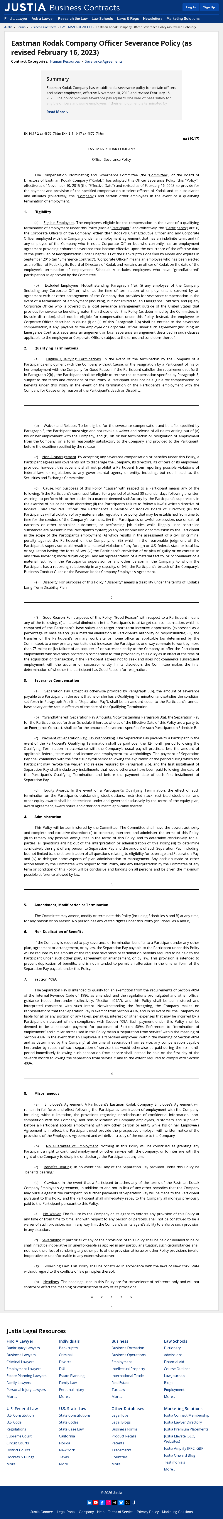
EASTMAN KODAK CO (76, 27)
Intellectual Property (128, 1368)
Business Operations (129, 1354)
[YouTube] (95, 1502)
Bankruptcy (68, 1347)
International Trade (128, 1375)
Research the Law (73, 18)
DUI (62, 1368)
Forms (21, 27)
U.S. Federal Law (22, 1408)
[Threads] (114, 1502)
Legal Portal (66, 1512)
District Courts (18, 1450)
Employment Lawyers (24, 1368)
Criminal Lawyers (20, 1361)
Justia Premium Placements (186, 1429)
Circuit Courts (18, 1443)
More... (12, 1396)
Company (86, 1512)
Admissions (173, 1354)
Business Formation (128, 1347)
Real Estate (121, 1382)
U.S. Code (14, 1422)
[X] (127, 1502)
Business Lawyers (21, 1354)
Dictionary (172, 1347)
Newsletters (152, 18)
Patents (118, 1443)
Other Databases (128, 1408)
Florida (64, 1443)
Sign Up (209, 7)
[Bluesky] (121, 1502)
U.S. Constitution (20, 1415)
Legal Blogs (121, 1422)
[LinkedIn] (89, 1502)
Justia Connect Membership (186, 1415)
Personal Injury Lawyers (26, 1389)
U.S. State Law (72, 1408)
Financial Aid (174, 1361)
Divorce (65, 1361)
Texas (64, 1457)
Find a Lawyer (15, 18)
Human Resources (65, 61)
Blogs (168, 1382)
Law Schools (102, 18)
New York (67, 1450)
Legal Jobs (120, 1415)
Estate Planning (72, 1375)
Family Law (68, 1382)
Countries (120, 1457)
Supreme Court (19, 1436)
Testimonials (174, 1462)
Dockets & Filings (20, 1457)
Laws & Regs (128, 18)
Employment (122, 1361)
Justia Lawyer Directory (183, 1422)
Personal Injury (71, 1389)
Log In (191, 7)
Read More (56, 111)
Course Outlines (177, 1368)
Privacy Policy (148, 1512)
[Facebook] (102, 1502)
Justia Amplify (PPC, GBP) (184, 1448)
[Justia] (25, 7)
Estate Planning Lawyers (27, 1375)
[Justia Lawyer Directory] (133, 1502)
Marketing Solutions (183, 18)
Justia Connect (42, 1512)
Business (120, 1341)
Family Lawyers (19, 1382)
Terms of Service (120, 1512)
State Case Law (71, 1429)
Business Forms (124, 1429)
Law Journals (174, 1375)
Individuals (69, 1341)
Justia (8, 27)
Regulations (16, 1429)
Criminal (66, 1354)
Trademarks (122, 1450)
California (67, 1436)
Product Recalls (124, 1436)
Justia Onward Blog (179, 1455)
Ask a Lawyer (43, 18)
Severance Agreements (104, 61)
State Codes (68, 1422)
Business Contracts (43, 27)
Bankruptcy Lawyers (23, 1347)
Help (101, 1512)
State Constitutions (75, 1415)
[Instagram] (108, 1502)
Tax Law (118, 1389)
